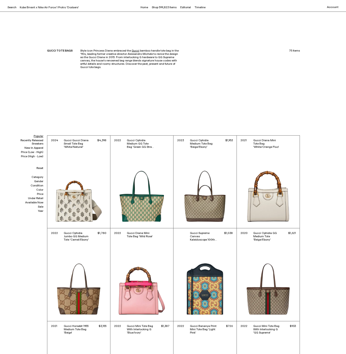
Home (144, 7)
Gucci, (12, 343)
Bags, (20, 343)
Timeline (200, 7)
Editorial (185, 7)
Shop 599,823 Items (164, 7)
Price (40, 194)
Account (332, 7)
